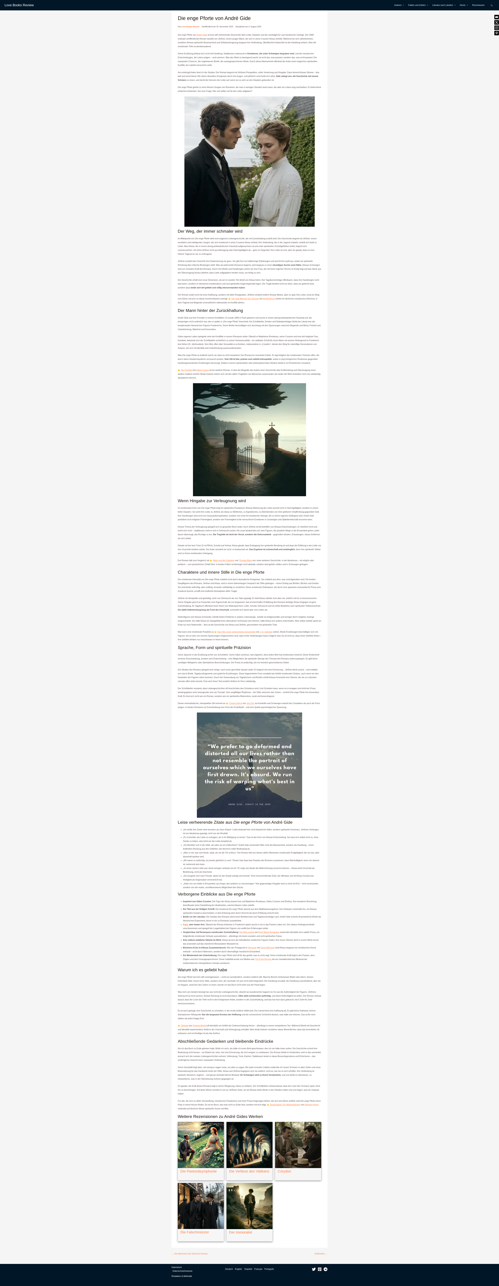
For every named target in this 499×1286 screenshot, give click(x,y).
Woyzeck (252, 948)
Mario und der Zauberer (224, 560)
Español (248, 1269)
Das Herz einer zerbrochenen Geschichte (236, 632)
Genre (462, 5)
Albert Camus (202, 370)
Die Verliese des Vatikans (249, 1171)
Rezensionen (478, 5)
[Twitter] (314, 1269)
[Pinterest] (320, 1269)
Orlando (184, 1026)
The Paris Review (263, 959)
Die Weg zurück (246, 932)
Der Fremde (186, 370)
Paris (185, 924)
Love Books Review (19, 5)
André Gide (201, 35)
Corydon (284, 1171)
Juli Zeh (250, 703)
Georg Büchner (268, 948)
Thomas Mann (245, 560)
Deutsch (229, 1269)
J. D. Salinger (266, 632)
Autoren (398, 5)
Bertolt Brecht (269, 299)
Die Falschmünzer (194, 1232)
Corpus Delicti (235, 703)
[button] (403, 5)
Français (258, 1269)
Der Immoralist (240, 1232)
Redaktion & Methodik (182, 1276)
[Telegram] (325, 1269)
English (238, 1269)
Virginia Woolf (199, 1026)
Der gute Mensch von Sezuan (245, 299)
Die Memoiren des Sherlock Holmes (190, 1254)
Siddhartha (320, 1254)
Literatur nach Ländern (442, 5)
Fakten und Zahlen (417, 5)
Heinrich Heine (312, 1105)
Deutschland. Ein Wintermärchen (285, 1105)
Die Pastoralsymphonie (198, 1171)
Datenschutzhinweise (182, 1271)
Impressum (177, 1267)
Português (269, 1269)
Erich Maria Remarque (268, 932)
